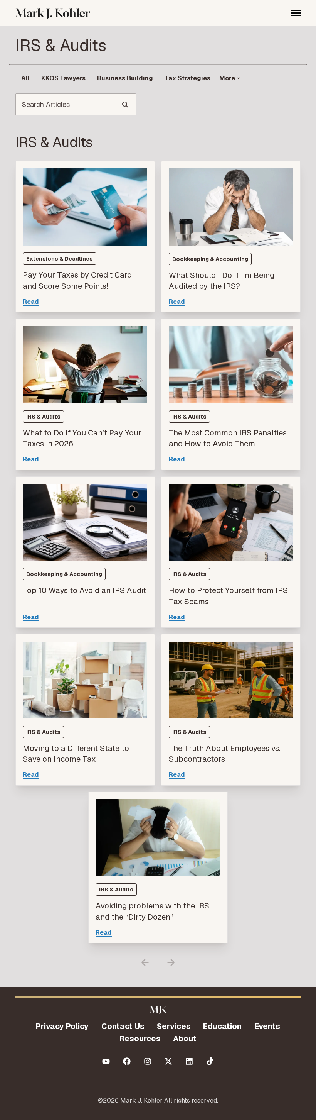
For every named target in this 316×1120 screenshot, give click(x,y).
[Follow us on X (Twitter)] (168, 1061)
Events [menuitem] (267, 1026)
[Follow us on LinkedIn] (189, 1061)
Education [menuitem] (222, 1026)
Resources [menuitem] (140, 1039)
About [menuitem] (185, 1039)
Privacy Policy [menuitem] (62, 1026)
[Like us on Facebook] (126, 1061)
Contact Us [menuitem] (123, 1026)
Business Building (125, 78)
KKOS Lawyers (63, 78)
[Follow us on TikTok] (210, 1061)
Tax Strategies (187, 78)
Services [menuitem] (174, 1026)
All (25, 78)
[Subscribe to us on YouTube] (106, 1061)
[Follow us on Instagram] (147, 1061)
